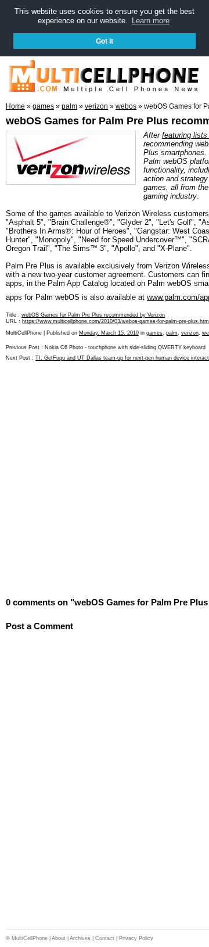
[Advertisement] (104, 478)
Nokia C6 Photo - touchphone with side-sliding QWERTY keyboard (125, 347)
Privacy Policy (136, 938)
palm (172, 333)
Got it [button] (104, 41)
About (59, 938)
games (154, 333)
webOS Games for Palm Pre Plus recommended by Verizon (93, 315)
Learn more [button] (151, 20)
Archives (80, 938)
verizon (190, 333)
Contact (104, 938)
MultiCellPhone (30, 938)
